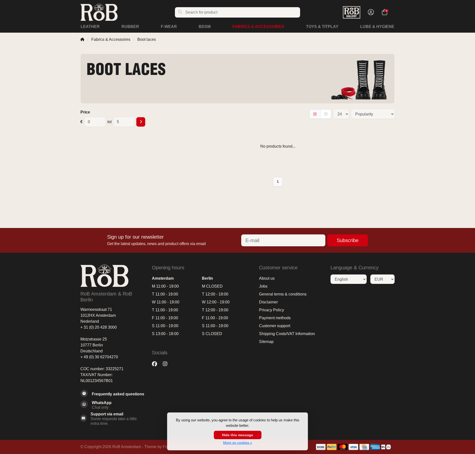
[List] (325, 114)
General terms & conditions (283, 294)
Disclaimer (268, 302)
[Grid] (314, 114)
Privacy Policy (271, 310)
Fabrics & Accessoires (258, 26)
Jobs (263, 286)
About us (267, 278)
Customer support (274, 326)
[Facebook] (156, 364)
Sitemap (266, 342)
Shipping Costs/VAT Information (287, 334)
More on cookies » (237, 443)
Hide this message (237, 435)
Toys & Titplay (322, 26)
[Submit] (140, 122)
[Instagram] (167, 364)
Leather (90, 26)
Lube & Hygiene (377, 26)
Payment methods (275, 318)
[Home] (82, 39)
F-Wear (169, 26)
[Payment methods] (321, 447)
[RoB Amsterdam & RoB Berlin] (127, 12)
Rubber (130, 26)
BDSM (205, 26)
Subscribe (347, 240)
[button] (370, 12)
